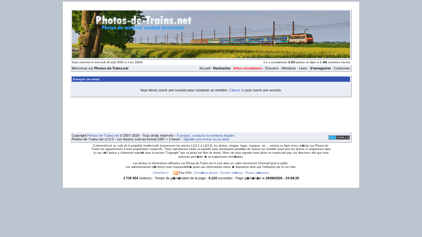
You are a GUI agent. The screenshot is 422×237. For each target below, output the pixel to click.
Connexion (342, 68)
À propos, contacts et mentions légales (206, 135)
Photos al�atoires (257, 172)
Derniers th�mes (231, 172)
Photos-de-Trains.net (103, 135)
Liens (303, 68)
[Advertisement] (211, 115)
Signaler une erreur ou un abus (206, 139)
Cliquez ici (236, 90)
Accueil (204, 68)
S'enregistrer (320, 68)
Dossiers (272, 68)
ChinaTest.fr (161, 172)
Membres (289, 68)
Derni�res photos (205, 172)
